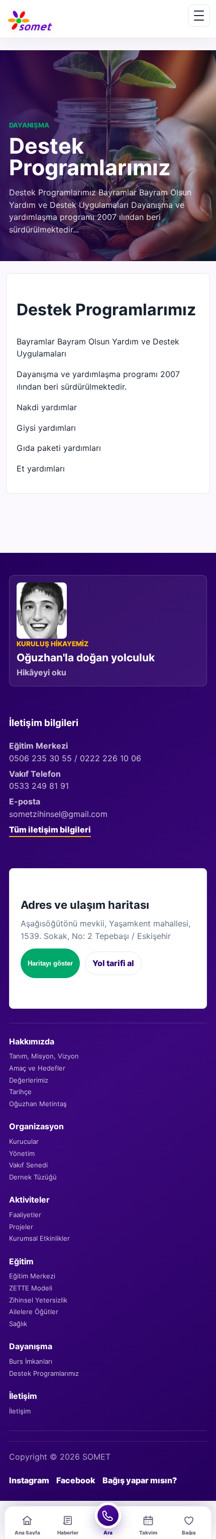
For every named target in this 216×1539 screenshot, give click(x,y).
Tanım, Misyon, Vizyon (44, 1056)
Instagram (29, 1480)
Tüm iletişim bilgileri (50, 829)
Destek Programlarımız (44, 1373)
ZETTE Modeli (30, 1288)
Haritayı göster (50, 963)
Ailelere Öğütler (33, 1312)
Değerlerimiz (28, 1080)
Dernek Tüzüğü (33, 1177)
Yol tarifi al (113, 963)
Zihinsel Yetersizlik (38, 1300)
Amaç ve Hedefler (37, 1068)
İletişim (20, 1411)
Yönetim (22, 1153)
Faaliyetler (25, 1215)
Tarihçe (20, 1092)
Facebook (75, 1480)
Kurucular (24, 1141)
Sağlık (18, 1324)
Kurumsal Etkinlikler (39, 1238)
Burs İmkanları (30, 1361)
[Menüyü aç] (199, 16)
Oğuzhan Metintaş (38, 1104)
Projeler (21, 1227)
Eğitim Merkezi (32, 1276)
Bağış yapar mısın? (139, 1480)
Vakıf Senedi (28, 1165)
